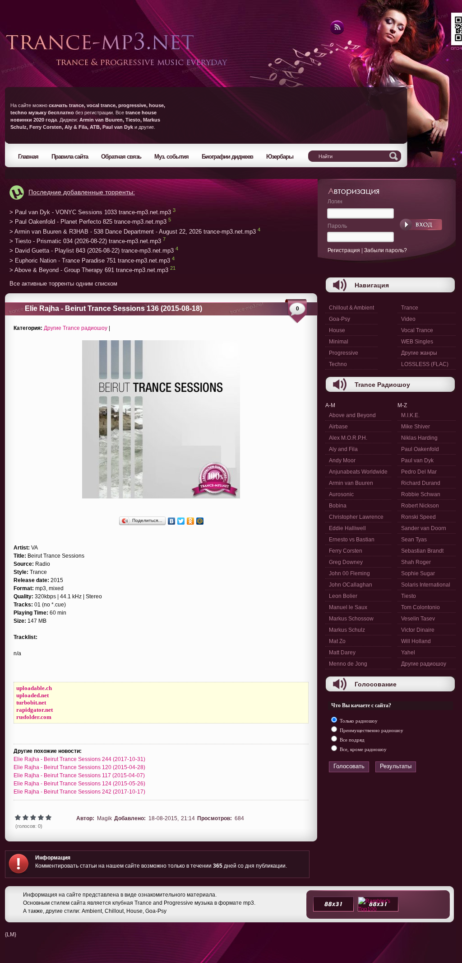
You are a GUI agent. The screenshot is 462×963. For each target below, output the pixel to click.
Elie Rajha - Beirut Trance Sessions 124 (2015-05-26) (79, 783)
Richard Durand (420, 483)
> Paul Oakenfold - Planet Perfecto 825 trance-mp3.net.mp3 (87, 222)
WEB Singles (417, 341)
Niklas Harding (419, 438)
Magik (104, 818)
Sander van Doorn (423, 528)
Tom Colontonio (420, 607)
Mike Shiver (415, 426)
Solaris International (425, 585)
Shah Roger (416, 562)
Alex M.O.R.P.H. (348, 438)
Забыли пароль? (385, 250)
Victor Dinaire (417, 630)
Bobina (337, 506)
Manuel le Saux (348, 607)
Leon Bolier (343, 596)
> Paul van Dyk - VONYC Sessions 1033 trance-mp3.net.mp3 (90, 212)
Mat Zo (337, 641)
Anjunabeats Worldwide (358, 472)
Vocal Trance (417, 330)
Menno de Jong (348, 664)
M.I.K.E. (410, 415)
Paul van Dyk (417, 460)
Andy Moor (342, 460)
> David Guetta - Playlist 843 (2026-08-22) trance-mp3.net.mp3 (91, 251)
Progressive (343, 353)
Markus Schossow (351, 618)
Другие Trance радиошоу (75, 328)
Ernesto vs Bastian (351, 539)
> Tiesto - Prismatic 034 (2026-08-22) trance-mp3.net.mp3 (85, 241)
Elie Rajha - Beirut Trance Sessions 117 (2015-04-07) (79, 775)
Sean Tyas (414, 539)
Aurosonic (341, 494)
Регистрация (344, 250)
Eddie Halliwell (347, 528)
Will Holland (416, 641)
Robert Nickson (420, 506)
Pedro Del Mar (419, 472)
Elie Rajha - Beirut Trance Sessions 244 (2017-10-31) (79, 759)
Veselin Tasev (418, 618)
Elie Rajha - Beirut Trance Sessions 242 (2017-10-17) (79, 792)
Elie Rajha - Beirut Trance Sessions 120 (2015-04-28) (79, 767)
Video (408, 319)
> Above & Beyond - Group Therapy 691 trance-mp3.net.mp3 (88, 270)
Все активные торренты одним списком (63, 283)
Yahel (408, 652)
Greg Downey (346, 562)
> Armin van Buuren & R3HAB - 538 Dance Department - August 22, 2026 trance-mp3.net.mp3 (132, 231)
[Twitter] (181, 521)
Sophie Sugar (418, 573)
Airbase (338, 426)
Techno (338, 364)
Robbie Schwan (420, 494)
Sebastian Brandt (422, 551)
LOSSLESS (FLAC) (424, 364)
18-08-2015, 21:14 (171, 818)
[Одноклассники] (190, 521)
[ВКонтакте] (171, 521)
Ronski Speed (418, 517)
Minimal (338, 341)
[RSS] (336, 33)
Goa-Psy (339, 319)
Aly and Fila (343, 449)
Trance (409, 308)
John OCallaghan (350, 585)
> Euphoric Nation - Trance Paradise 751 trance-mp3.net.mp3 (89, 260)
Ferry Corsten (345, 551)
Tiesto (408, 596)
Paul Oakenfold (420, 449)
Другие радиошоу (423, 664)
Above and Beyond (352, 415)
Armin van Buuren (351, 483)
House (337, 330)
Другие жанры (419, 353)
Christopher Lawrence (356, 517)
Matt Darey (342, 652)
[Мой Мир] (200, 521)
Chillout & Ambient (351, 308)
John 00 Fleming (349, 573)
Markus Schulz (347, 630)
